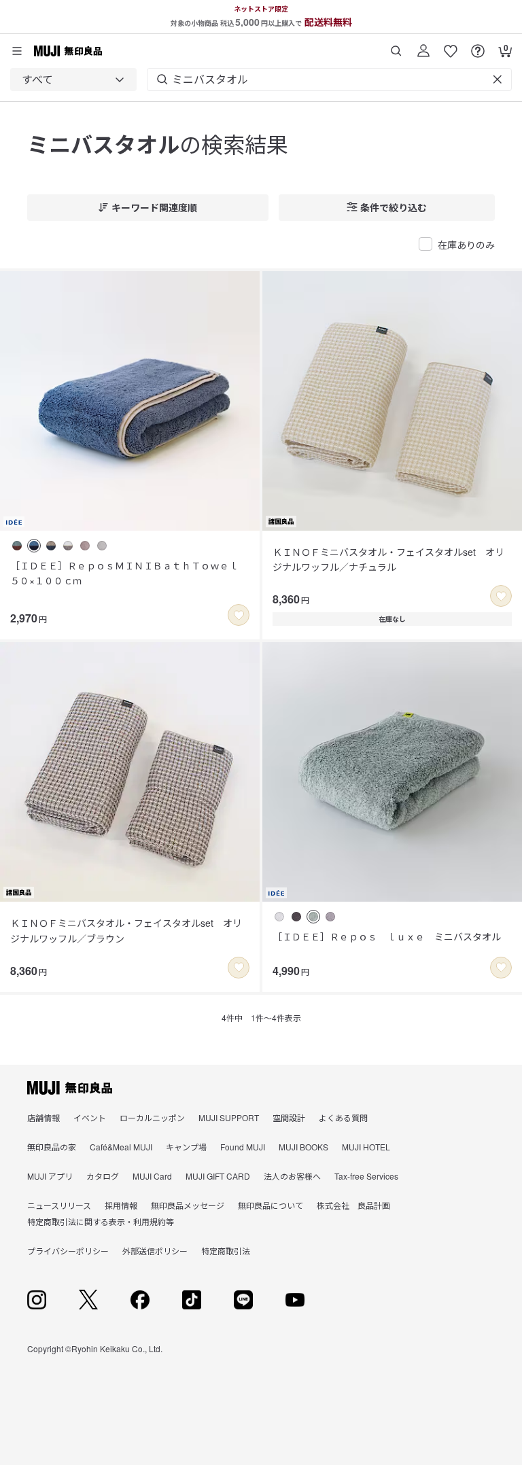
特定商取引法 (225, 1250)
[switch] (238, 615)
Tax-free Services (366, 1176)
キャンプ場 (186, 1146)
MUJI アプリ (50, 1176)
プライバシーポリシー (68, 1250)
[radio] (17, 545)
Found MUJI (242, 1146)
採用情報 (121, 1205)
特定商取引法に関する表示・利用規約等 (100, 1221)
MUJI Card (152, 1176)
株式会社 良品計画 (353, 1205)
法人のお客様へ (292, 1176)
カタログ (102, 1176)
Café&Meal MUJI (121, 1146)
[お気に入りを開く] (450, 46)
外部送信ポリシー (155, 1250)
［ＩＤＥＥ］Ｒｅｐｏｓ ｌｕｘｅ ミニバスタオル (387, 936)
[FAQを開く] (478, 46)
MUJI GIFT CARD (218, 1176)
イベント (89, 1117)
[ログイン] (423, 46)
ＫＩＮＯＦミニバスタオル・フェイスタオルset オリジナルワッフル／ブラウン (126, 930)
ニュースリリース (59, 1205)
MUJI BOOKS (303, 1146)
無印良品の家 (51, 1146)
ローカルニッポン (152, 1117)
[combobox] (73, 79)
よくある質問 (343, 1117)
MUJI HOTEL (366, 1146)
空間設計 (289, 1117)
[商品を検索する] (396, 46)
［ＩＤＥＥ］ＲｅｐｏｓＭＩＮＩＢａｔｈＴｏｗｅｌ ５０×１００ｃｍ (129, 573)
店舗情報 (43, 1117)
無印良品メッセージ (187, 1205)
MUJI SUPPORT (228, 1117)
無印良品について (270, 1205)
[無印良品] (69, 1088)
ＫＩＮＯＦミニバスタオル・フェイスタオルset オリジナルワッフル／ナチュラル (388, 559)
